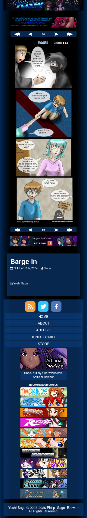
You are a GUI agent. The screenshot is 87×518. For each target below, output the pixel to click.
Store (43, 343)
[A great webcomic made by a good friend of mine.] (43, 391)
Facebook (56, 306)
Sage (47, 268)
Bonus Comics (44, 336)
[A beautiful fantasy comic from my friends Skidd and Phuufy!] (43, 462)
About (43, 323)
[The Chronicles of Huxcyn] (43, 472)
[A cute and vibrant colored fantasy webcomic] (43, 432)
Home (43, 316)
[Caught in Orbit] (43, 482)
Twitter (43, 306)
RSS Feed (30, 306)
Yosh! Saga (20, 283)
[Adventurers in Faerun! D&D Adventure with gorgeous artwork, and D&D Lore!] (43, 493)
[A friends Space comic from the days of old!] (43, 452)
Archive (43, 329)
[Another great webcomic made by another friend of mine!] (43, 401)
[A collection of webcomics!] (43, 442)
